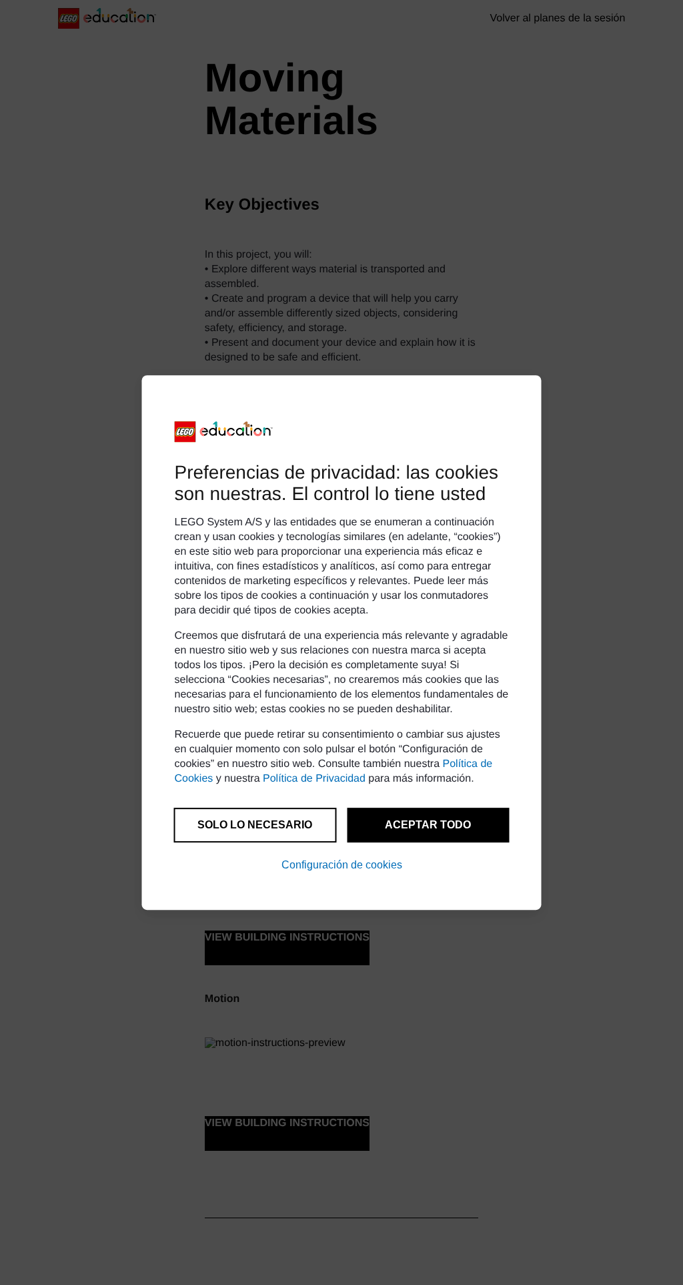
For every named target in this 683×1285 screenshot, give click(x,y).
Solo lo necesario (254, 824)
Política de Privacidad (314, 778)
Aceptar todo (428, 824)
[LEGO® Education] (224, 432)
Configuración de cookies (341, 864)
